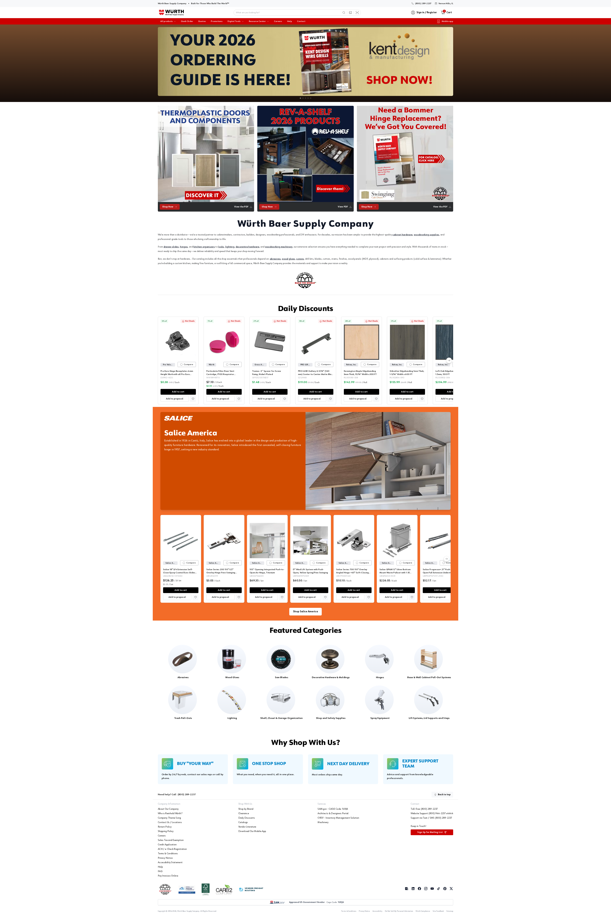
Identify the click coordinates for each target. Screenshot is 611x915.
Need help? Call (177, 794)
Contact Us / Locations (170, 822)
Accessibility (377, 911)
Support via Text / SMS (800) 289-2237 (431, 818)
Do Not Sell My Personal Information (399, 911)
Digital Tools (234, 21)
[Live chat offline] (603, 907)
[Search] (344, 12)
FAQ (160, 871)
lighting (230, 247)
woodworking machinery (279, 247)
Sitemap (449, 911)
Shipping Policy (166, 831)
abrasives (275, 259)
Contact (301, 21)
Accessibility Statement (170, 862)
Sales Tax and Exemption (171, 840)
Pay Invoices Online (168, 876)
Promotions (216, 21)
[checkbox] (181, 364)
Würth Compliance (423, 911)
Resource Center (257, 21)
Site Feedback (438, 911)
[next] (449, 360)
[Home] (171, 12)
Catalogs (243, 822)
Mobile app (447, 21)
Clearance (243, 813)
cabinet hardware (402, 235)
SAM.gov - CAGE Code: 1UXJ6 (333, 809)
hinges (184, 247)
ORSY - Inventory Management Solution (338, 818)
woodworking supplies (426, 235)
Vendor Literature (247, 827)
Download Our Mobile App (252, 831)
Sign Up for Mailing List (430, 832)
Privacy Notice (165, 858)
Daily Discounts (305, 309)
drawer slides (171, 247)
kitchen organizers (204, 247)
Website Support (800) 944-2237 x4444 (432, 813)
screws (300, 259)
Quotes (202, 21)
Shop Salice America (305, 611)
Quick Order (187, 21)
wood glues (288, 259)
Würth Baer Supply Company (172, 3)
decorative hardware (247, 247)
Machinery (323, 822)
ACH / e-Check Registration (172, 849)
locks (221, 247)
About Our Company (168, 809)
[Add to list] (193, 399)
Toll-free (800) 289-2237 (424, 809)
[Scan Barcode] (357, 12)
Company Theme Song (169, 818)
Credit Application (167, 844)
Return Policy (165, 827)
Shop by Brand (245, 809)
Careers (278, 21)
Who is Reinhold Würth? (170, 813)
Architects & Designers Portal (333, 813)
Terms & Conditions (168, 853)
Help (289, 21)
